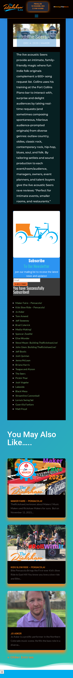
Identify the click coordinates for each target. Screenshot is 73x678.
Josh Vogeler (22, 382)
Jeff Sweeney (22, 320)
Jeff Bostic (20, 351)
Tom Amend (21, 316)
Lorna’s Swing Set (24, 400)
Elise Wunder (22, 338)
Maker (45, 43)
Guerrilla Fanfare (24, 404)
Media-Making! (23, 329)
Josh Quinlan (22, 355)
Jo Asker (19, 311)
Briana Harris (22, 364)
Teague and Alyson (25, 369)
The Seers (20, 373)
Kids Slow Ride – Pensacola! (30, 307)
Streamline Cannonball (27, 395)
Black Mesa (21, 391)
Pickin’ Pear (21, 378)
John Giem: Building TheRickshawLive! (35, 347)
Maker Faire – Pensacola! (28, 302)
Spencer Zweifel (23, 333)
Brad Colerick (22, 325)
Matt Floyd (21, 408)
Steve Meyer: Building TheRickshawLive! (36, 342)
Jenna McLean (22, 360)
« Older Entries (20, 657)
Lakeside (19, 386)
